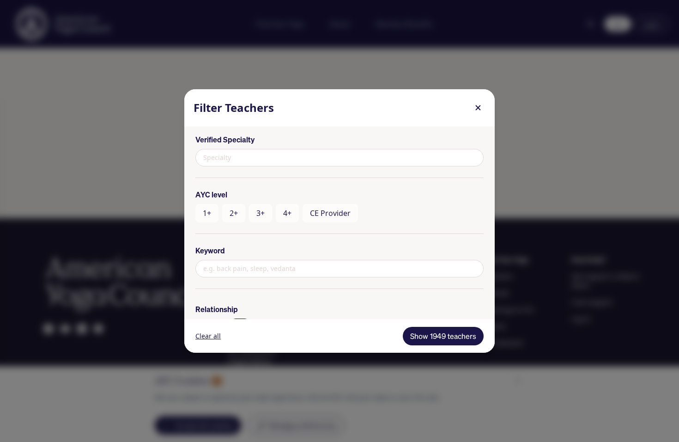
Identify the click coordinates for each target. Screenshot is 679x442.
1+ (207, 213)
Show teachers (443, 336)
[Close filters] (478, 107)
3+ (260, 213)
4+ (287, 213)
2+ (234, 213)
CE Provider (330, 213)
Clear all (208, 336)
